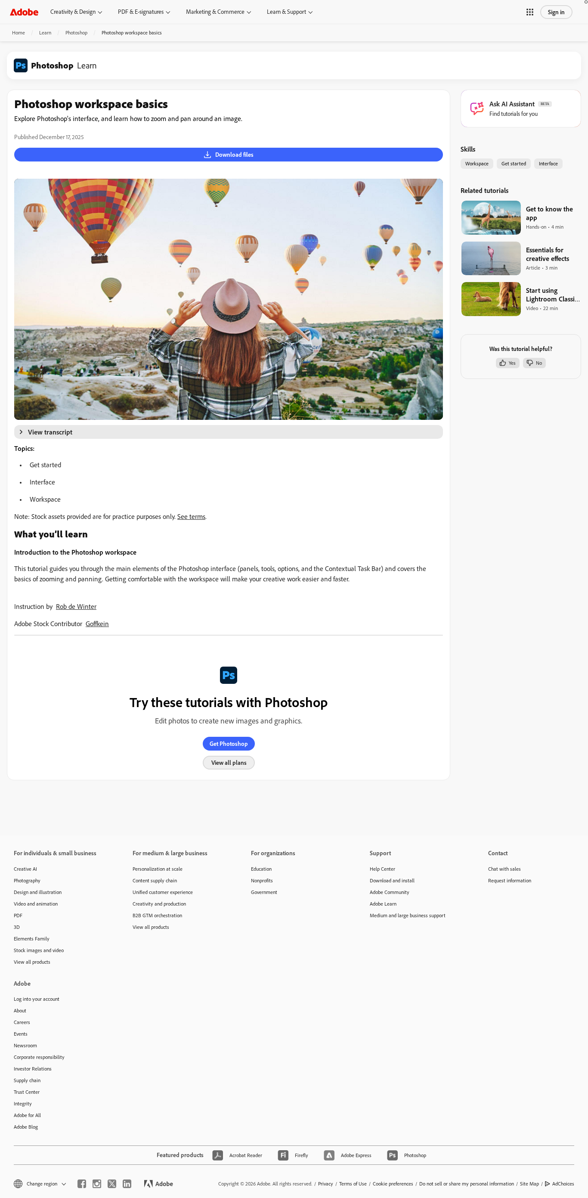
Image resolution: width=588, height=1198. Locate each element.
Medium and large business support (408, 915)
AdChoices (563, 1183)
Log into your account (36, 999)
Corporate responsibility (39, 1057)
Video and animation (36, 903)
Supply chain (27, 1080)
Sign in (556, 12)
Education (261, 869)
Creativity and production (159, 903)
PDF (18, 915)
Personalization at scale (158, 869)
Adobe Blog (26, 1127)
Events (21, 1033)
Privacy (325, 1183)
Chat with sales (504, 869)
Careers (22, 1022)
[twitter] (112, 1183)
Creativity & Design (73, 12)
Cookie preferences (393, 1183)
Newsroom (25, 1045)
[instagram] (97, 1183)
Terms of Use (353, 1183)
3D (17, 927)
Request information (509, 880)
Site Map (529, 1183)
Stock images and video (39, 950)
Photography (27, 880)
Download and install (392, 880)
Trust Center (27, 1092)
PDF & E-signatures (141, 12)
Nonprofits (262, 880)
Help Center (382, 869)
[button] (530, 12)
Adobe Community (389, 892)
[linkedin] (127, 1183)
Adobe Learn (383, 903)
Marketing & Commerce (215, 12)
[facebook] (81, 1183)
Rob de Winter (76, 606)
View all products (32, 962)
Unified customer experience (163, 892)
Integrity (23, 1103)
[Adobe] (24, 12)
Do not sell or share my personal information (466, 1183)
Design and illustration (38, 892)
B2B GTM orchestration (157, 915)
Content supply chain (155, 880)
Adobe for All (27, 1115)
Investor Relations (33, 1068)
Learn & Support (286, 12)
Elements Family (32, 938)
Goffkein (97, 623)
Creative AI (25, 869)
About (20, 1010)
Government (264, 892)
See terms (191, 516)
